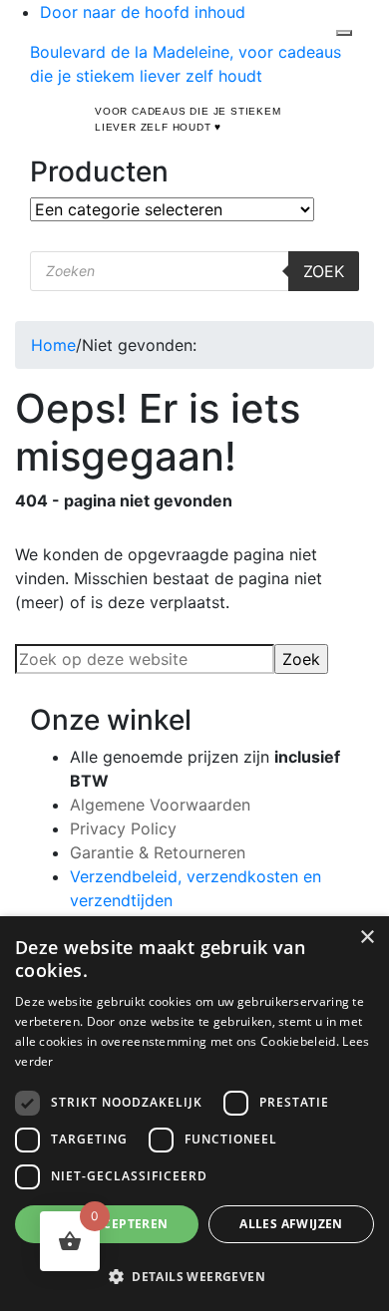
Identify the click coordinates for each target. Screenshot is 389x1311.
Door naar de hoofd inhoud (142, 12)
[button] (194, 1276)
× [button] (366, 937)
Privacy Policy (123, 828)
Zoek (323, 271)
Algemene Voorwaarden (160, 805)
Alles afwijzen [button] (291, 1223)
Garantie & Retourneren (157, 852)
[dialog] (194, 1113)
